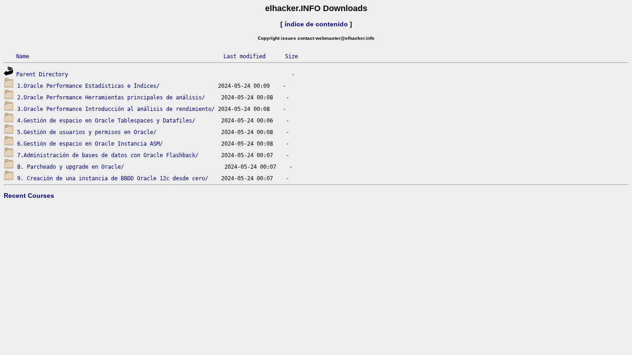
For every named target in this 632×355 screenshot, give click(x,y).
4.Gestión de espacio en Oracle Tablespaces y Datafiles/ (106, 120)
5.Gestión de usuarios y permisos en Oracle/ (86, 132)
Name (22, 56)
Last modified (244, 56)
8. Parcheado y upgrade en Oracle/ (70, 167)
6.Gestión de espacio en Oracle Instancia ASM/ (90, 144)
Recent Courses (29, 195)
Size (291, 56)
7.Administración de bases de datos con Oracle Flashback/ (107, 155)
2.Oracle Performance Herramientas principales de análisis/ (111, 97)
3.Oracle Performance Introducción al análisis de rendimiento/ (116, 109)
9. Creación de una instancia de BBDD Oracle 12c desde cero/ (112, 178)
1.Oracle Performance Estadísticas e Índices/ (88, 86)
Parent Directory (42, 74)
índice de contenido (316, 24)
